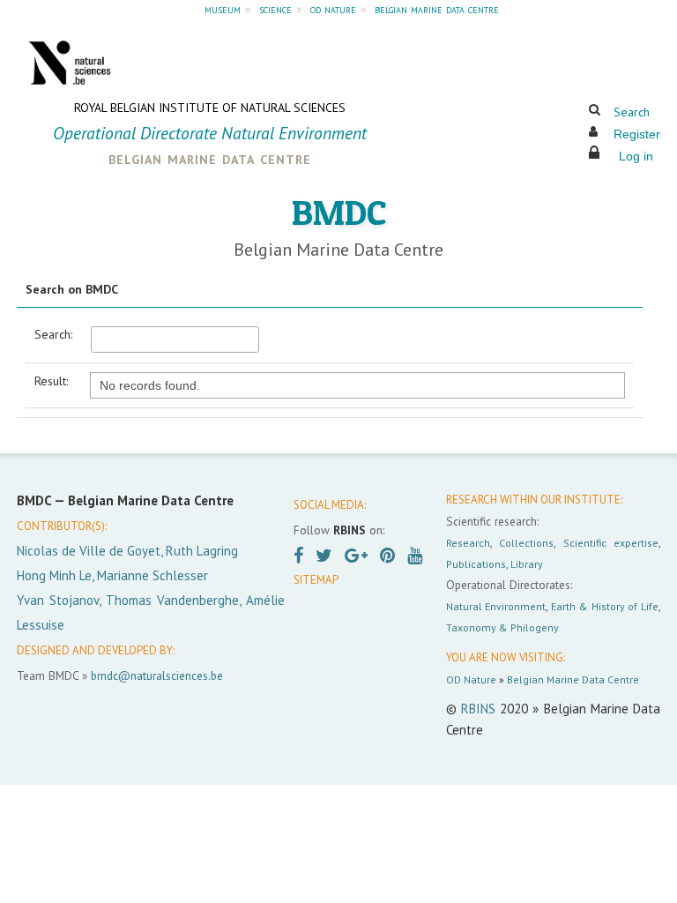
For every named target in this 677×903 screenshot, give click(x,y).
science (275, 9)
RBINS (478, 708)
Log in (636, 156)
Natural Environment (496, 606)
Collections (526, 542)
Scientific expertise (610, 542)
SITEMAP (316, 579)
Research (468, 542)
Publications (476, 564)
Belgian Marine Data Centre (573, 679)
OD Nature (471, 679)
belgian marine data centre (437, 9)
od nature (333, 9)
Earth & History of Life (604, 606)
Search (632, 112)
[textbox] (175, 339)
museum (223, 9)
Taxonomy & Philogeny (502, 627)
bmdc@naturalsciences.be (157, 675)
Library (526, 564)
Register (637, 134)
